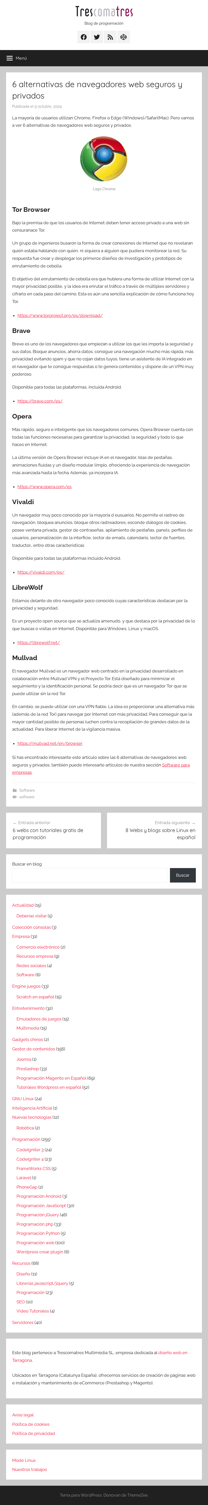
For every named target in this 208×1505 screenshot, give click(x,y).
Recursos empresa (34, 956)
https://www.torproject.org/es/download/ (60, 315)
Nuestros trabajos (29, 1469)
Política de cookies (30, 1424)
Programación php (34, 1224)
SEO (20, 1301)
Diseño (23, 1273)
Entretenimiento (28, 1008)
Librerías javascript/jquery (42, 1283)
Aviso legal (23, 1414)
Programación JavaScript (41, 1205)
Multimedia (27, 1028)
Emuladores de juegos (38, 1018)
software (26, 797)
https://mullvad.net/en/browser (50, 743)
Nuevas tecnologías (31, 1117)
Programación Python (38, 1233)
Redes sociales (31, 965)
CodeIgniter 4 (30, 1159)
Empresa (21, 936)
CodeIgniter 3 (30, 1149)
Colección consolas (31, 927)
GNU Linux (23, 1098)
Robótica (25, 1127)
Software (27, 790)
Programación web (35, 1242)
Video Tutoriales (32, 1311)
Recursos (21, 1263)
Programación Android (38, 1196)
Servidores (22, 1322)
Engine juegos (26, 986)
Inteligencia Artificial (32, 1108)
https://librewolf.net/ (39, 642)
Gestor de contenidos (33, 1048)
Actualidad (23, 905)
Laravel (23, 1177)
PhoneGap (26, 1187)
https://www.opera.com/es (45, 486)
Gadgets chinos (27, 1039)
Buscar (182, 875)
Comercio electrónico (38, 947)
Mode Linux (24, 1460)
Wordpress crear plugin (39, 1251)
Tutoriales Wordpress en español (48, 1087)
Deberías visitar (31, 915)
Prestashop (27, 1068)
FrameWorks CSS (33, 1168)
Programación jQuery (37, 1214)
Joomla (23, 1059)
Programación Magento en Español (51, 1078)
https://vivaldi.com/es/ (41, 572)
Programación (26, 1139)
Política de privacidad (33, 1433)
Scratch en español (35, 996)
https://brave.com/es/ (40, 401)
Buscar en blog (27, 864)
